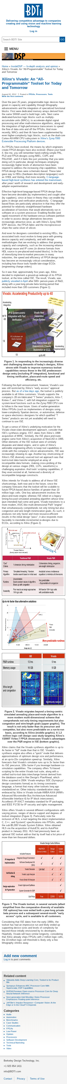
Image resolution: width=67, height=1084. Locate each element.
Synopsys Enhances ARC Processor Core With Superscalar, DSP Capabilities (27, 987)
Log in (33, 31)
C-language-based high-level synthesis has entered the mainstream (31, 178)
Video (8, 1048)
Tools (50, 94)
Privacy (21, 1078)
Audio (8, 1014)
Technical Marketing (15, 1043)
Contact (8, 1078)
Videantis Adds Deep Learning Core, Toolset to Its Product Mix (32, 981)
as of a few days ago (27, 391)
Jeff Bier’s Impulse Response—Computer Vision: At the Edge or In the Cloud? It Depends (31, 1004)
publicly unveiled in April (15, 281)
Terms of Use (37, 1078)
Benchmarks (12, 1020)
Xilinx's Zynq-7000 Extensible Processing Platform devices (31, 140)
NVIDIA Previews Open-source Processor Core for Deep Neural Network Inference (32, 992)
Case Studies (12, 1023)
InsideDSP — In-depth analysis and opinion (34, 66)
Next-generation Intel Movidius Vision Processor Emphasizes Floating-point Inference (28, 998)
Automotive (11, 1017)
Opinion (9, 1034)
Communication (13, 1026)
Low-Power (11, 1031)
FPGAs (32, 94)
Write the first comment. (12, 96)
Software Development (16, 1040)
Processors (41, 94)
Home (5, 66)
